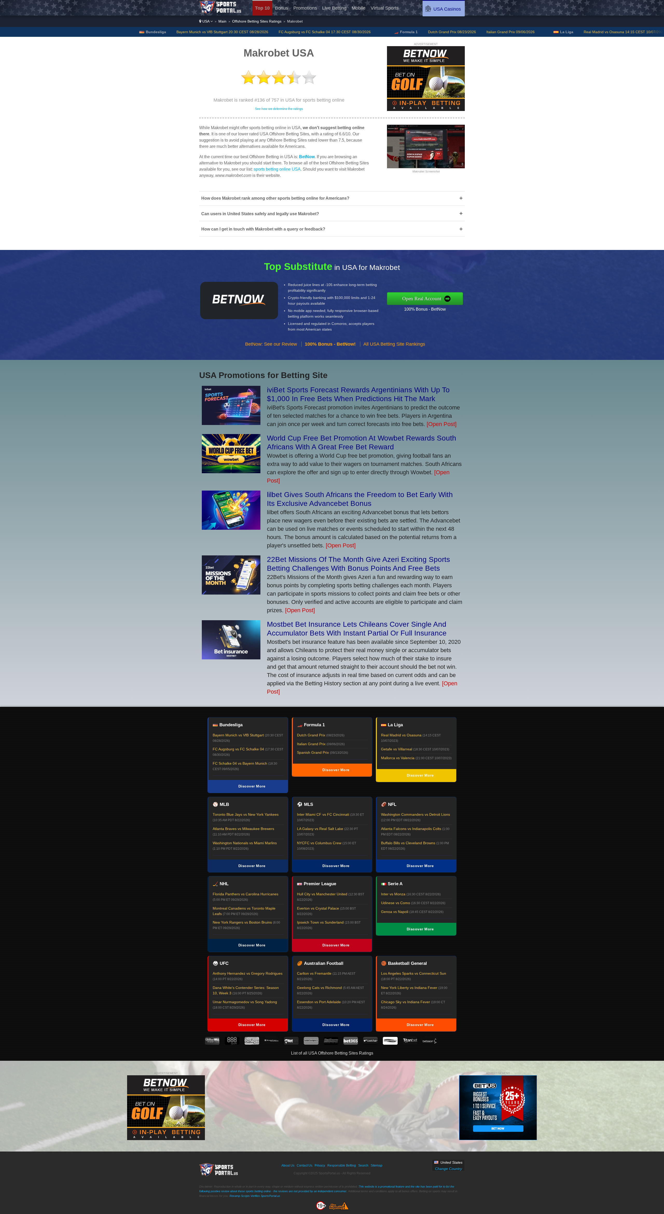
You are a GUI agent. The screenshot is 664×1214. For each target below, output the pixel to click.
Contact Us (304, 1165)
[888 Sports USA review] (232, 1043)
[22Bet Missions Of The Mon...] (231, 592)
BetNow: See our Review (271, 344)
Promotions (305, 8)
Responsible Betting (341, 1165)
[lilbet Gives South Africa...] (231, 528)
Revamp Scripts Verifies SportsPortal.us (255, 1195)
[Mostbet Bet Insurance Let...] (231, 657)
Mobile (358, 8)
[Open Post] (442, 424)
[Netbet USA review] (291, 1043)
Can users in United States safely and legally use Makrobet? (332, 213)
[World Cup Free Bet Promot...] (231, 471)
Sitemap (376, 1165)
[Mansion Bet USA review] (271, 1043)
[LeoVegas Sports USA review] (252, 1043)
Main (222, 21)
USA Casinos (447, 9)
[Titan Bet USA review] (410, 1043)
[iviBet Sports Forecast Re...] (231, 423)
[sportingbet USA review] (311, 1043)
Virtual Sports (385, 8)
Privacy (320, 1165)
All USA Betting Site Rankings (394, 344)
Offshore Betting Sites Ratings (256, 21)
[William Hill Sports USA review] (212, 1043)
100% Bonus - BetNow (425, 309)
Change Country (448, 1169)
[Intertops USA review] (390, 1043)
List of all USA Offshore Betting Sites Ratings (332, 1053)
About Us (287, 1165)
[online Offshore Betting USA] (220, 12)
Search (363, 1165)
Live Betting (334, 8)
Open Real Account (421, 298)
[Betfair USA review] (370, 1043)
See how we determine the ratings (279, 109)
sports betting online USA (277, 169)
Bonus (281, 8)
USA (205, 21)
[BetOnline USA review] (331, 1043)
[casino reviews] (218, 1175)
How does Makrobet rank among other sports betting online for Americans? (332, 198)
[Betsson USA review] (430, 1043)
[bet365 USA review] (350, 1043)
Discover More (252, 786)
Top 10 (262, 8)
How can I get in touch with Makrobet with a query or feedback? (332, 229)
